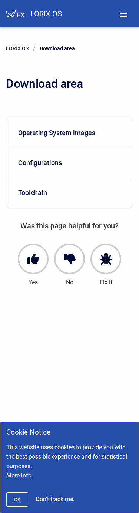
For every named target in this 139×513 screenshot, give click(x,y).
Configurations (40, 163)
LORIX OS (46, 13)
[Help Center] (15, 13)
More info (19, 475)
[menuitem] (69, 133)
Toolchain (32, 193)
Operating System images (56, 133)
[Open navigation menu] (123, 14)
